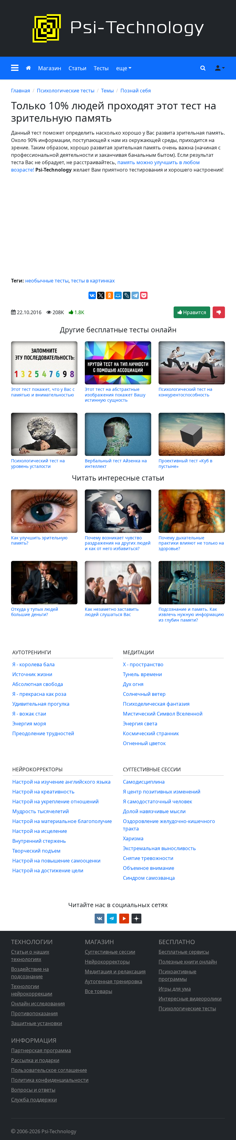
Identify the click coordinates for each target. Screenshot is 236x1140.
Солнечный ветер (144, 694)
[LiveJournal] (126, 295)
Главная (20, 90)
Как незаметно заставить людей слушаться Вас (112, 612)
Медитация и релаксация (115, 971)
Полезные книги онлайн (188, 961)
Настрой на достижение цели (47, 870)
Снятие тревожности (148, 858)
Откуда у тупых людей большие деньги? (34, 612)
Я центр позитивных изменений (161, 791)
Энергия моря (29, 723)
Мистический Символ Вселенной (163, 713)
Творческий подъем (36, 850)
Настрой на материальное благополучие (62, 821)
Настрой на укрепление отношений (55, 801)
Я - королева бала (33, 664)
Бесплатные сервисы (184, 951)
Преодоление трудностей (43, 733)
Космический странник (151, 733)
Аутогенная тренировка (113, 981)
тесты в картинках (93, 280)
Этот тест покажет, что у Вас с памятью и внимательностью (43, 392)
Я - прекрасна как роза (39, 694)
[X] (100, 295)
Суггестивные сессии (110, 951)
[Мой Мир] (118, 295)
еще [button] (121, 68)
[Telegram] (135, 295)
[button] (14, 68)
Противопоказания (34, 1013)
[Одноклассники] (109, 295)
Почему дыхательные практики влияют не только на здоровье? (191, 543)
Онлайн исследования (38, 1003)
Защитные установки (36, 1023)
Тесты (101, 68)
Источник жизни (32, 674)
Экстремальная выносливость (159, 848)
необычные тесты (47, 280)
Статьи (77, 68)
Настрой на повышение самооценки (56, 860)
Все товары (98, 991)
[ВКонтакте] (92, 295)
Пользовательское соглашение (49, 1070)
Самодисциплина (144, 781)
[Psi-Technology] (118, 28)
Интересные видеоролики (190, 998)
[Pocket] (144, 295)
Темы (107, 90)
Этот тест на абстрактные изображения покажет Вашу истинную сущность (115, 394)
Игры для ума (175, 988)
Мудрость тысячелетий (40, 811)
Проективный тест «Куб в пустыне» (185, 463)
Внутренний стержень (39, 841)
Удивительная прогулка (40, 703)
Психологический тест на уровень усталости (38, 463)
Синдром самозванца (149, 877)
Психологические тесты (65, 90)
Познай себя (135, 90)
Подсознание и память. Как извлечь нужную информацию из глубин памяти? (191, 614)
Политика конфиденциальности (49, 1080)
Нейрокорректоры (107, 961)
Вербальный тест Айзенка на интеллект (116, 463)
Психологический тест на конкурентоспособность (185, 392)
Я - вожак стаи (29, 713)
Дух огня (133, 684)
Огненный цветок (144, 743)
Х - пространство (143, 664)
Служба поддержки (34, 1099)
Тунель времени (142, 674)
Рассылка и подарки (35, 1060)
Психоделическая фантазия (156, 703)
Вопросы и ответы (33, 1089)
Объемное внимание (148, 868)
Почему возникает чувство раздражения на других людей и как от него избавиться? (118, 543)
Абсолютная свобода (37, 684)
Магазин (49, 68)
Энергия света (140, 723)
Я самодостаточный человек (157, 801)
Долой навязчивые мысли (154, 811)
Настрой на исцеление (39, 831)
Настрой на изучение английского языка (61, 781)
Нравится (194, 312)
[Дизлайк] (219, 312)
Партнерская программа (41, 1050)
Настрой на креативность (43, 791)
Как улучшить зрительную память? (39, 540)
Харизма (133, 838)
